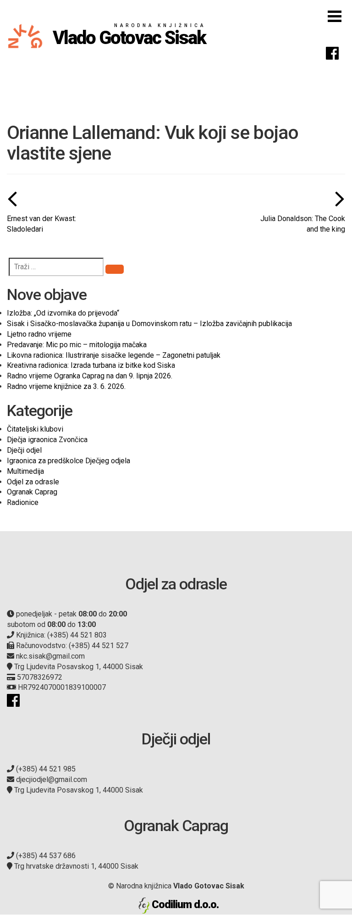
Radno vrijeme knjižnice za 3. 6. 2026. (66, 386)
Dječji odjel (24, 450)
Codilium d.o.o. (185, 904)
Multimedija (25, 471)
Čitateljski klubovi (35, 429)
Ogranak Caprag (32, 492)
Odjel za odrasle (33, 481)
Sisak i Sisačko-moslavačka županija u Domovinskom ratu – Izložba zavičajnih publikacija (149, 323)
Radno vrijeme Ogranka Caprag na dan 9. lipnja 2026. (89, 376)
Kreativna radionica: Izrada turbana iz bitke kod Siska (91, 365)
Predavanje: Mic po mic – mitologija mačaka (77, 344)
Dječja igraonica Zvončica (47, 439)
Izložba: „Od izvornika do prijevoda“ (63, 313)
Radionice (22, 502)
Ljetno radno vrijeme (39, 334)
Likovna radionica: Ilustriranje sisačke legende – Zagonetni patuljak (113, 355)
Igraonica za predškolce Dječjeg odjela (68, 460)
